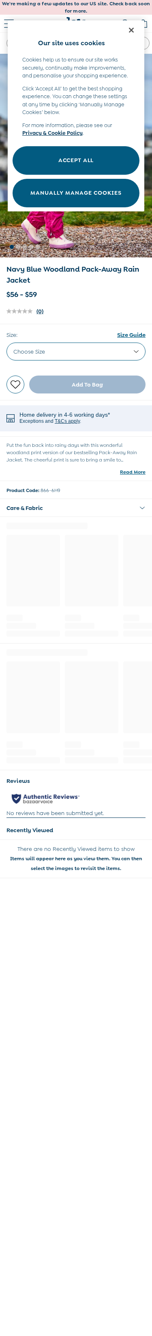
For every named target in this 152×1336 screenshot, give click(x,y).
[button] (11, 246)
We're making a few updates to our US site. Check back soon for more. (76, 7)
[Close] (131, 30)
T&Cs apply (67, 421)
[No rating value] (21, 311)
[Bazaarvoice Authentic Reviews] (46, 799)
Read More (133, 472)
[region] (76, 115)
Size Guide (131, 334)
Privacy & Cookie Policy (52, 133)
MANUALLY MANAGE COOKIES (76, 192)
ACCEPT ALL (76, 160)
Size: (11, 334)
